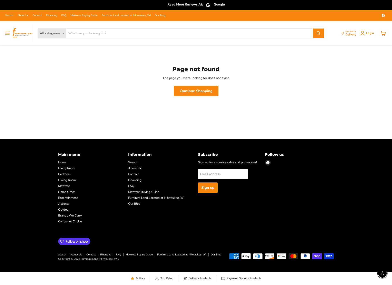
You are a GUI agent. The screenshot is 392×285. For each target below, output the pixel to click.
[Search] (318, 33)
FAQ (63, 15)
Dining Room (67, 180)
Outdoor (63, 210)
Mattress (64, 186)
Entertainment (68, 198)
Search (9, 15)
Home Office (66, 192)
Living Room (66, 168)
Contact (37, 15)
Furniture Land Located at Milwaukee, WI (126, 15)
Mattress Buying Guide (84, 15)
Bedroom (64, 174)
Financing (51, 15)
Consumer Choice (70, 221)
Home (62, 162)
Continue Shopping (196, 90)
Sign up (207, 187)
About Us (22, 15)
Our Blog (160, 15)
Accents (63, 204)
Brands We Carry (70, 215)
